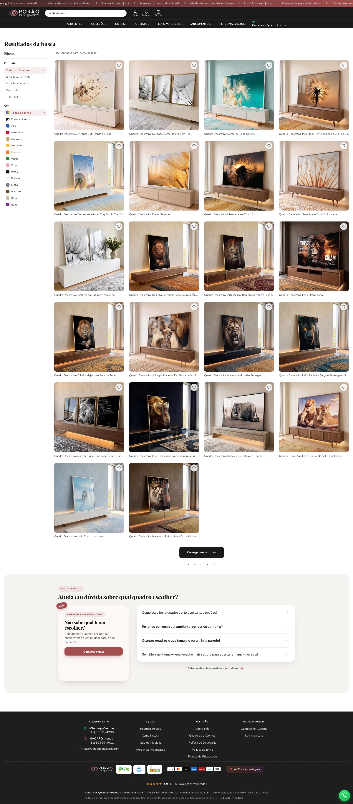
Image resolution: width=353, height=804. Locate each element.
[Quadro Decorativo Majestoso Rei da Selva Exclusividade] (164, 500)
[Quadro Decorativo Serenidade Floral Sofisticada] (314, 178)
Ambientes (74, 24)
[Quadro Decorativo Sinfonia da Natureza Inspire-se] (89, 259)
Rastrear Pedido (150, 729)
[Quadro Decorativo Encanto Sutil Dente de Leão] (89, 98)
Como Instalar (151, 736)
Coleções (98, 24)
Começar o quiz (93, 651)
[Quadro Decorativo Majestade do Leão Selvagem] (239, 339)
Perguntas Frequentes (150, 750)
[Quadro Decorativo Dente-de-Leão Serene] (239, 98)
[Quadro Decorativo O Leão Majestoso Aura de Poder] (89, 339)
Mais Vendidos (169, 24)
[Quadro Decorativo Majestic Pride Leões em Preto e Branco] (89, 420)
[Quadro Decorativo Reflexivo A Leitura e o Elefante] (239, 420)
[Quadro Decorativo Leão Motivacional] (314, 259)
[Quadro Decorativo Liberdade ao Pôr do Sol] (239, 178)
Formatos (141, 24)
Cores (120, 24)
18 (213, 564)
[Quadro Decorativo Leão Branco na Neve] (89, 500)
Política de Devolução (202, 743)
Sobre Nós (202, 729)
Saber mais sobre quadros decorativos (213, 668)
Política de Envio (202, 750)
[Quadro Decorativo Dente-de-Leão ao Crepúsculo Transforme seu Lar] (89, 178)
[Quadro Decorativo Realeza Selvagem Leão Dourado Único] (164, 259)
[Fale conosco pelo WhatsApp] (344, 795)
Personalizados (232, 24)
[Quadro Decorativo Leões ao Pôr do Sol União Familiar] (314, 420)
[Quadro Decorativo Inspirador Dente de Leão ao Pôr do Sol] (314, 98)
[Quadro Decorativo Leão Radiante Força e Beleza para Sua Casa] (314, 339)
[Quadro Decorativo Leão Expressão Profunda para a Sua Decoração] (164, 420)
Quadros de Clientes (202, 736)
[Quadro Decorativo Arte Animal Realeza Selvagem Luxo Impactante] (239, 259)
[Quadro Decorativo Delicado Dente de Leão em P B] (164, 98)
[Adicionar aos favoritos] (118, 65)
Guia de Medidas (150, 743)
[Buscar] (123, 13)
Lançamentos (200, 24)
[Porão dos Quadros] (23, 13)
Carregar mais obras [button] (201, 552)
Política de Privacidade (202, 757)
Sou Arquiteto (254, 736)
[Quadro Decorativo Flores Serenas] (164, 178)
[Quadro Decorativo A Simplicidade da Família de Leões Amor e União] (164, 339)
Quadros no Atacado (254, 729)
